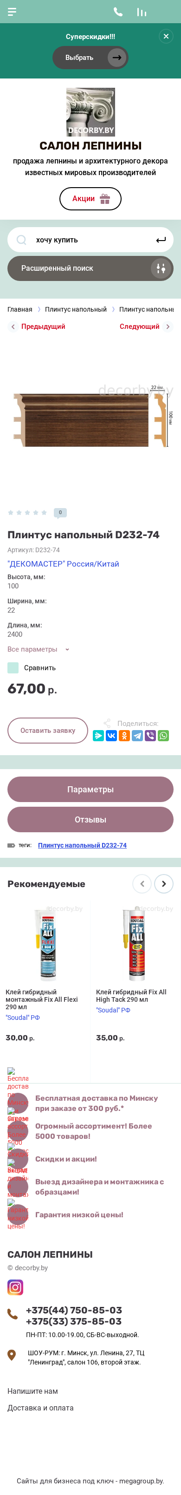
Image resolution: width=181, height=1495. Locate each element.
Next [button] (164, 884)
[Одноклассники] (124, 735)
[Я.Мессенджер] (98, 735)
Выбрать (79, 57)
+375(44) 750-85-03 (74, 1310)
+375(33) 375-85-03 (74, 1321)
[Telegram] (137, 735)
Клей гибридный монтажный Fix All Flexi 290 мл (42, 999)
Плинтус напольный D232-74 (82, 845)
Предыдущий (43, 326)
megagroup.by (140, 1481)
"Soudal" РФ (23, 1017)
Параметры (90, 789)
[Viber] (150, 735)
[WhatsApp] (163, 735)
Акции (83, 198)
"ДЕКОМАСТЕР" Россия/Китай (63, 563)
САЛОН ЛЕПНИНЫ (90, 145)
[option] (90, 419)
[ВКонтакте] (111, 735)
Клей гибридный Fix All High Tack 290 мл (131, 995)
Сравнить (40, 668)
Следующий (140, 326)
